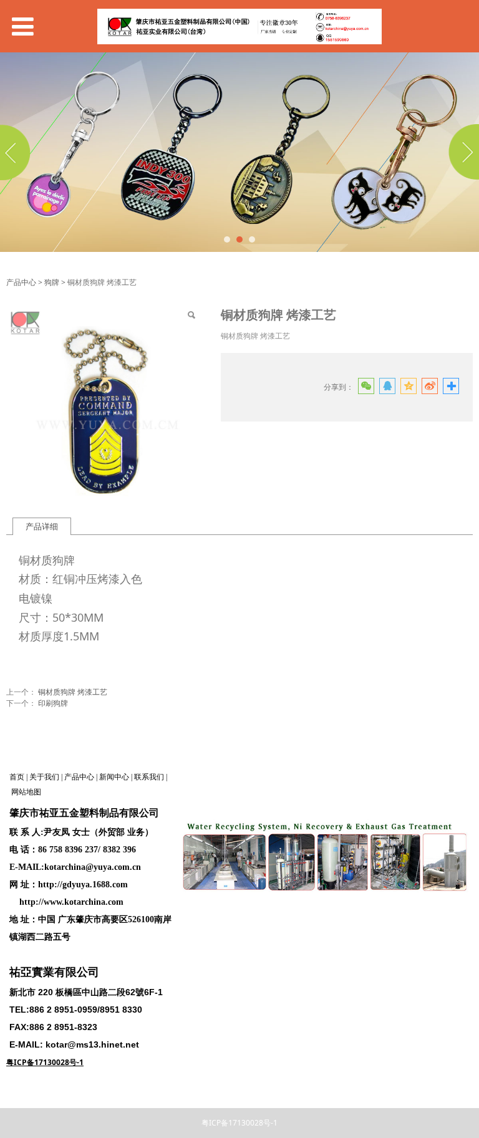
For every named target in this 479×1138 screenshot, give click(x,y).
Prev (17, 152)
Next (462, 152)
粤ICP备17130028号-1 (239, 1122)
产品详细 (42, 526)
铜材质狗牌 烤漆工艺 (72, 692)
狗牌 (51, 282)
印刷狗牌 (53, 703)
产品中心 (21, 282)
